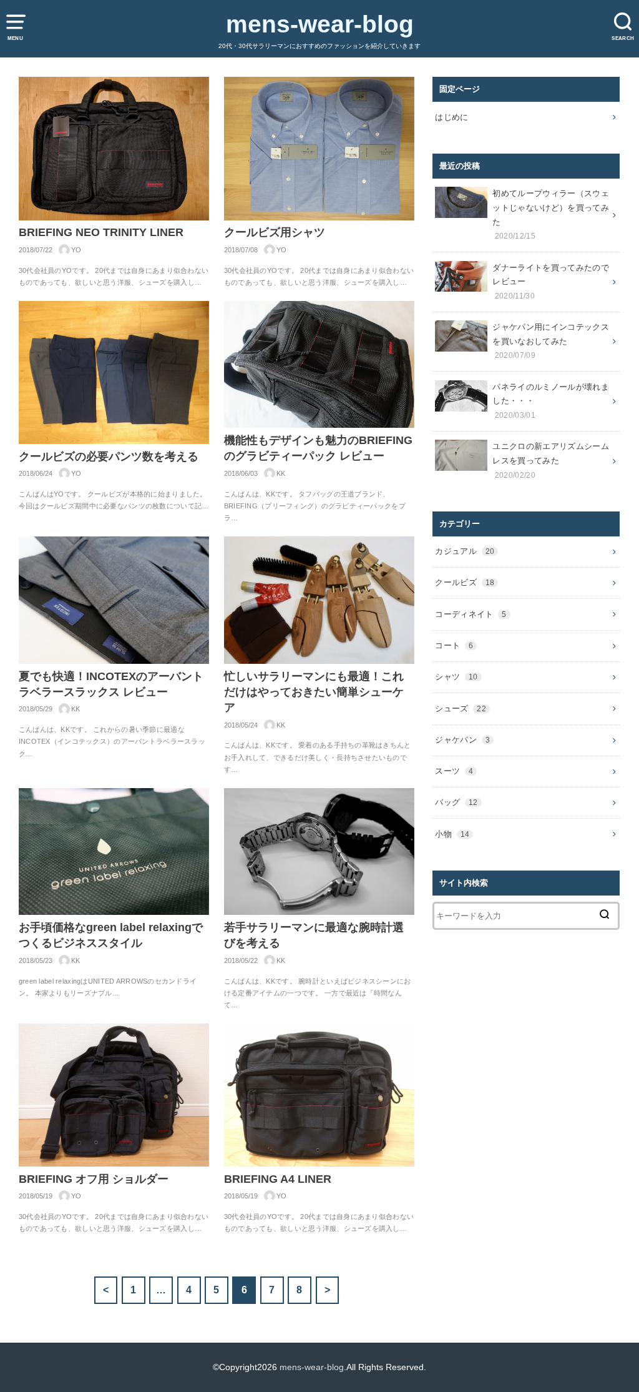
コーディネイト (470, 614)
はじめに (451, 117)
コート (454, 645)
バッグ (456, 802)
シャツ (456, 676)
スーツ (454, 771)
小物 (452, 834)
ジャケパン (462, 739)
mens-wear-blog (320, 24)
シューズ (460, 708)
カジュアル (464, 551)
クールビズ (464, 582)
